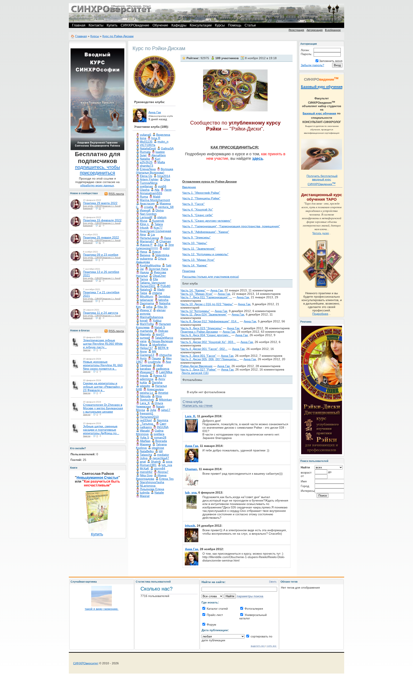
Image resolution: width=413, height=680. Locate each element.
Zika (160, 244)
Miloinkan (165, 399)
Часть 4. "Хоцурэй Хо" (197, 209)
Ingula (144, 375)
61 (100, 243)
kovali (144, 320)
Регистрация (296, 30)
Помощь (234, 25)
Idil (161, 451)
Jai (142, 269)
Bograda (161, 441)
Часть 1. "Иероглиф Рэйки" (201, 192)
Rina (159, 396)
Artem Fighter (149, 179)
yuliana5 (145, 134)
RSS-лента (116, 193)
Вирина (145, 255)
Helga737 (146, 348)
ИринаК (145, 210)
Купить (112, 25)
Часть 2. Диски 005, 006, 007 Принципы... (209, 359)
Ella (155, 279)
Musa (143, 220)
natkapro (146, 427)
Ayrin (143, 358)
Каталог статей (217, 608)
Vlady (161, 289)
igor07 (160, 334)
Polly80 (165, 286)
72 (100, 281)
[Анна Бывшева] (76, 204)
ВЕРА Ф (163, 348)
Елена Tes (166, 478)
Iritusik (144, 227)
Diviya (160, 210)
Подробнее (320, 313)
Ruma (144, 196)
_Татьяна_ (147, 423)
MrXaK (144, 468)
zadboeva (162, 368)
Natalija (145, 158)
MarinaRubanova (151, 317)
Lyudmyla (154, 361)
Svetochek (147, 399)
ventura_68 (166, 207)
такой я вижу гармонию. (102, 609)
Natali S (159, 327)
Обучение (160, 25)
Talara (158, 224)
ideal (159, 365)
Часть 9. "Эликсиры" (196, 237)
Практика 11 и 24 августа (100, 312)
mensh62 (146, 472)
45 (100, 318)
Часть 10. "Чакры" (194, 243)
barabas (145, 368)
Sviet (143, 155)
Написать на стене (198, 406)
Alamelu (145, 334)
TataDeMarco (164, 337)
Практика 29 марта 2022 (100, 203)
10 (100, 226)
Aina (143, 234)
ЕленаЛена (148, 169)
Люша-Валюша (162, 341)
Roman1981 (148, 465)
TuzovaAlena (148, 183)
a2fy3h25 (146, 162)
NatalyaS (146, 289)
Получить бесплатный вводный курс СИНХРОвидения (322, 180)
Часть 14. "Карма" (194, 265)
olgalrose (158, 447)
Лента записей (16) (195, 373)
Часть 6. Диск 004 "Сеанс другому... (205, 335)
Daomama (147, 303)
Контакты (96, 25)
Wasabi (145, 430)
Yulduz (157, 320)
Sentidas (164, 296)
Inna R (155, 138)
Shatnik (156, 461)
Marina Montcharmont (155, 200)
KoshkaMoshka (150, 265)
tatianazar (146, 300)
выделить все (258, 646)
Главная (78, 25)
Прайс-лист (214, 615)
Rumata (145, 152)
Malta (161, 162)
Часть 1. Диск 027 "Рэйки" (198, 369)
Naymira (162, 420)
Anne (143, 351)
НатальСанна (149, 238)
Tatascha (146, 454)
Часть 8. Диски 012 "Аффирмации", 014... (209, 321)
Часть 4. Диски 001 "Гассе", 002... (203, 349)
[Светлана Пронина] (76, 342)
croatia (148, 207)
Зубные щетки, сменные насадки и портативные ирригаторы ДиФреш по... (101, 430)
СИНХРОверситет (85, 663)
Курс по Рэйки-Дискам (118, 36)
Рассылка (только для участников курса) (210, 276)
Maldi (156, 196)
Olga (166, 179)
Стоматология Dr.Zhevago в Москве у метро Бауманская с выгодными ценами (103, 408)
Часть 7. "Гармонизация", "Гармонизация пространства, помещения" (231, 226)
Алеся (156, 251)
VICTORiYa (147, 145)
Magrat (144, 496)
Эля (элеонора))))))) (155, 246)
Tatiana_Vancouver (153, 282)
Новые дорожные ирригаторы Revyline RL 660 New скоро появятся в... (103, 365)
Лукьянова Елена (152, 489)
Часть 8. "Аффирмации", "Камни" (205, 232)
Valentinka (162, 255)
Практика (188, 271)
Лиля (167, 189)
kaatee (160, 152)
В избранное (333, 30)
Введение (189, 187)
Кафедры (178, 25)
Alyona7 (162, 472)
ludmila (144, 492)
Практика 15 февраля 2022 (102, 220)
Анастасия (147, 203)
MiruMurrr (146, 296)
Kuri (157, 158)
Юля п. (144, 224)
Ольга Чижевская (149, 404)
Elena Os (146, 176)
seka (149, 306)
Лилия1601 (148, 286)
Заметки (86, 350)
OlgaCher (159, 275)
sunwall (145, 337)
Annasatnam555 (151, 193)
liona (143, 138)
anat (143, 461)
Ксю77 (158, 227)
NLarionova (148, 485)
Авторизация (315, 30)
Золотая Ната (158, 269)
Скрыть (272, 581)
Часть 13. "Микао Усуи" (198, 260)
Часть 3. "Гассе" (193, 204)
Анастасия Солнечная (155, 231)
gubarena (146, 258)
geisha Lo (146, 392)
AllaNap (145, 441)
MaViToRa (147, 324)
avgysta (145, 313)
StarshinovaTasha (152, 482)
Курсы (220, 25)
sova (169, 461)
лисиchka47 (161, 458)
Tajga (143, 293)
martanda (146, 330)
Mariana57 (147, 241)
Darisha (157, 382)
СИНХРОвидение (135, 25)
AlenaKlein (158, 155)
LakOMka (165, 372)
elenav (161, 310)
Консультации (201, 25)
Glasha (144, 189)
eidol (166, 248)
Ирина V (146, 310)
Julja (153, 410)
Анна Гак (154, 112)
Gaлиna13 (147, 355)
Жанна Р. (146, 244)
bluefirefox (159, 344)
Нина (143, 251)
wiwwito (145, 386)
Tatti (168, 265)
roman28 (160, 437)
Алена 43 (159, 375)
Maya (143, 344)
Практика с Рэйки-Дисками (199, 331)
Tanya (144, 279)
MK (154, 351)
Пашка (156, 358)
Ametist (163, 392)
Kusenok (158, 220)
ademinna (146, 379)
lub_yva (167, 465)
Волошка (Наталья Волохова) (154, 170)
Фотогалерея (253, 608)
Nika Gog (146, 475)
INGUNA (162, 427)
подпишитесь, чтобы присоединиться (97, 170)
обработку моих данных (97, 185)
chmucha (165, 355)
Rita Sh (162, 306)
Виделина (163, 134)
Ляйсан (163, 330)
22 (100, 208)
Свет (163, 423)
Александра (155, 389)
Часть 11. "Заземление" (198, 248)
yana (143, 341)
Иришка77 (147, 372)
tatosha (163, 300)
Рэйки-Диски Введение (196, 366)
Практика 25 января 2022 (101, 237)
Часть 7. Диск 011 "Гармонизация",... (206, 297)
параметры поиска (250, 596)
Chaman (165, 241)
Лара (167, 238)
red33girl (146, 420)
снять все (271, 646)
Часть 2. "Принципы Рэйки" (201, 198)
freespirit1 (146, 413)
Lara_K (145, 403)
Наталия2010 (149, 416)
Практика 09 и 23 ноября (100, 254)
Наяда (144, 272)
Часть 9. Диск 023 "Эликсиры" (201, 328)
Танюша (145, 365)
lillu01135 (146, 141)
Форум (211, 624)
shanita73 (146, 165)
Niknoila (145, 396)
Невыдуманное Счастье (97, 477)
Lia (153, 234)
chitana (157, 293)
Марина (145, 444)
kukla (143, 382)
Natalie (159, 492)
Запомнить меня (330, 61)
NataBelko (147, 451)
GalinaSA (167, 148)
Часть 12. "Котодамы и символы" (205, 254)
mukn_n (162, 141)
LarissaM (146, 217)
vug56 (162, 186)
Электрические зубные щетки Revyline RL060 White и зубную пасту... (103, 343)
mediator (163, 454)
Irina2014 (163, 176)
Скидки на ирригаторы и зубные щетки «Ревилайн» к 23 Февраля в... (103, 387)
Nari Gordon (148, 213)
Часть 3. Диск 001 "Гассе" (198, 355)
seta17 (165, 410)
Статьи (250, 25)
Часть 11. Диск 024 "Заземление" (203, 314)
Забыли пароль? (312, 65)
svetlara (159, 434)
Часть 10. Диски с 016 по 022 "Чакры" (206, 304)
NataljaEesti (148, 148)
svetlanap (146, 186)
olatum (161, 217)
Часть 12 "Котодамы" (195, 311)
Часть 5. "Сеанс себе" (197, 215)
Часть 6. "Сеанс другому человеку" (206, 220)
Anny (161, 379)
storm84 (159, 468)
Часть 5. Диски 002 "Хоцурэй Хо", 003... (208, 342)
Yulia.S (144, 437)
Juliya (144, 458)
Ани (168, 361)
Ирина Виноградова (151, 477)
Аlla (156, 189)
